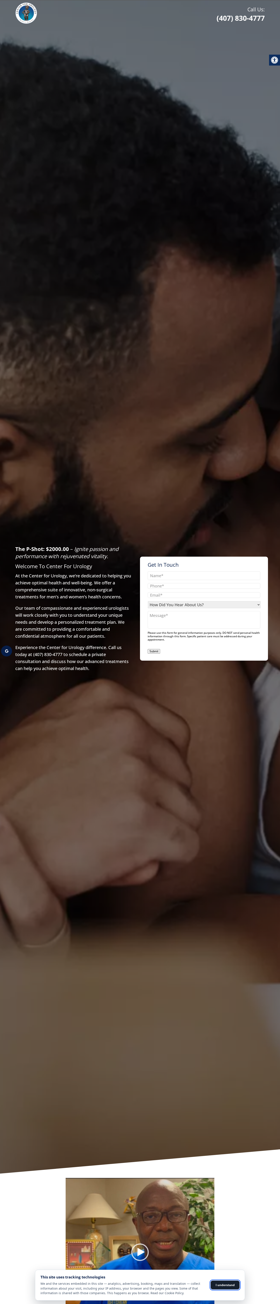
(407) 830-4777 (241, 14)
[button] (140, 1252)
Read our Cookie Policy (166, 1293)
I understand (225, 1285)
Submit (153, 651)
